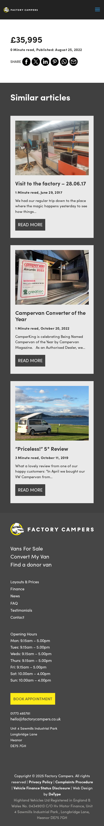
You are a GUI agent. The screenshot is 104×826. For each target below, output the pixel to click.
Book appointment (32, 698)
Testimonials (21, 610)
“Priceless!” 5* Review (41, 448)
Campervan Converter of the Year (50, 316)
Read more (30, 224)
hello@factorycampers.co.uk (35, 718)
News (15, 595)
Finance (17, 588)
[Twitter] (36, 62)
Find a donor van (31, 564)
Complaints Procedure (74, 781)
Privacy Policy (40, 781)
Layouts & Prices (24, 581)
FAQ (14, 603)
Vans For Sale (26, 548)
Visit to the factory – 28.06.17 (50, 183)
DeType (55, 793)
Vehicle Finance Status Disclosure (42, 787)
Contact (17, 617)
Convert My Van (29, 556)
